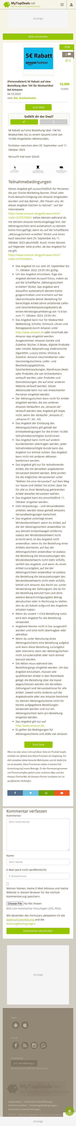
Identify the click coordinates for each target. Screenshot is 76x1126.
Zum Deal (38, 107)
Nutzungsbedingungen (20, 923)
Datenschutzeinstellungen (24, 1109)
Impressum (15, 1101)
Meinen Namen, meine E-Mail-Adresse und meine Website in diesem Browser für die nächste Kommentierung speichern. (37, 892)
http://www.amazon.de (30, 332)
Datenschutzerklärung (20, 919)
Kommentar (13, 815)
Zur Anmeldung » (24, 1063)
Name (10, 855)
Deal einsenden (38, 36)
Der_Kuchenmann (25, 98)
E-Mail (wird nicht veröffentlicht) (26, 870)
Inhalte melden (17, 1105)
